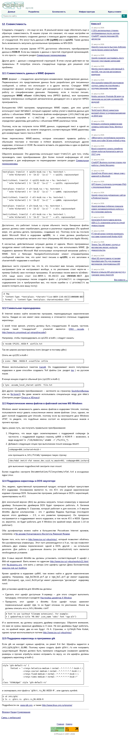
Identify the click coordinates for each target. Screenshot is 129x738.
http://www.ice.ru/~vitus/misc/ (42, 539)
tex (72, 370)
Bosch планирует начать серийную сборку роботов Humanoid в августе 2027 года (107, 151)
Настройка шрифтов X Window (56, 597)
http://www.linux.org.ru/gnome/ (57, 705)
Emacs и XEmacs (30, 397)
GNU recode (76, 329)
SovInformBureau (80, 391)
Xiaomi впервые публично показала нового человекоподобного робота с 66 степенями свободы (107, 209)
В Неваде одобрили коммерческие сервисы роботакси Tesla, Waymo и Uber (107, 127)
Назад (13, 712)
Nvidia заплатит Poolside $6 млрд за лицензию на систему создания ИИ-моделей (107, 99)
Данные (11, 12)
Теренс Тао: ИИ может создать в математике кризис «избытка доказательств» (105, 247)
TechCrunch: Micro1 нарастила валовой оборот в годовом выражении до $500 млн (108, 113)
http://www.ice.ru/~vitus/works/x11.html (69, 561)
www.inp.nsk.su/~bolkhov (14, 568)
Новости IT (96, 24)
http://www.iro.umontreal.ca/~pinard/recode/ (23, 332)
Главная (60, 724)
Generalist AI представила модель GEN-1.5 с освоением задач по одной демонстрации (108, 223)
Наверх (69, 724)
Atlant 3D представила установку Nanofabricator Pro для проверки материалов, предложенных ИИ (106, 261)
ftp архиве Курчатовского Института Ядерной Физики (42, 534)
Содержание (23, 712)
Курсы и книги (114, 12)
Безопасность (59, 12)
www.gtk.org (26, 705)
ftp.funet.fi (15, 394)
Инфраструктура (87, 12)
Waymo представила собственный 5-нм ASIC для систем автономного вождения (107, 72)
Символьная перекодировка (51, 55)
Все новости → (121, 280)
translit (42, 367)
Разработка (33, 12)
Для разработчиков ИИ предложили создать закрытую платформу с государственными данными (107, 85)
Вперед (6, 712)
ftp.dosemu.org (14, 564)
